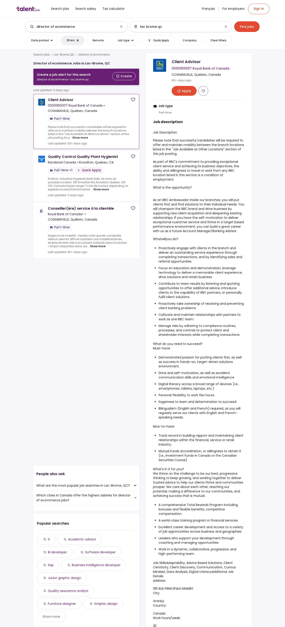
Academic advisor (82, 539)
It (49, 539)
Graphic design (106, 603)
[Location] (177, 26)
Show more (80, 137)
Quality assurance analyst (68, 591)
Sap (51, 565)
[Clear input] (121, 26)
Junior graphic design (64, 578)
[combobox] (76, 26)
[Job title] (72, 26)
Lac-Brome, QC (64, 54)
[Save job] (133, 100)
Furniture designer (62, 603)
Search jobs (41, 54)
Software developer (100, 552)
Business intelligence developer (96, 565)
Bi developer (57, 552)
